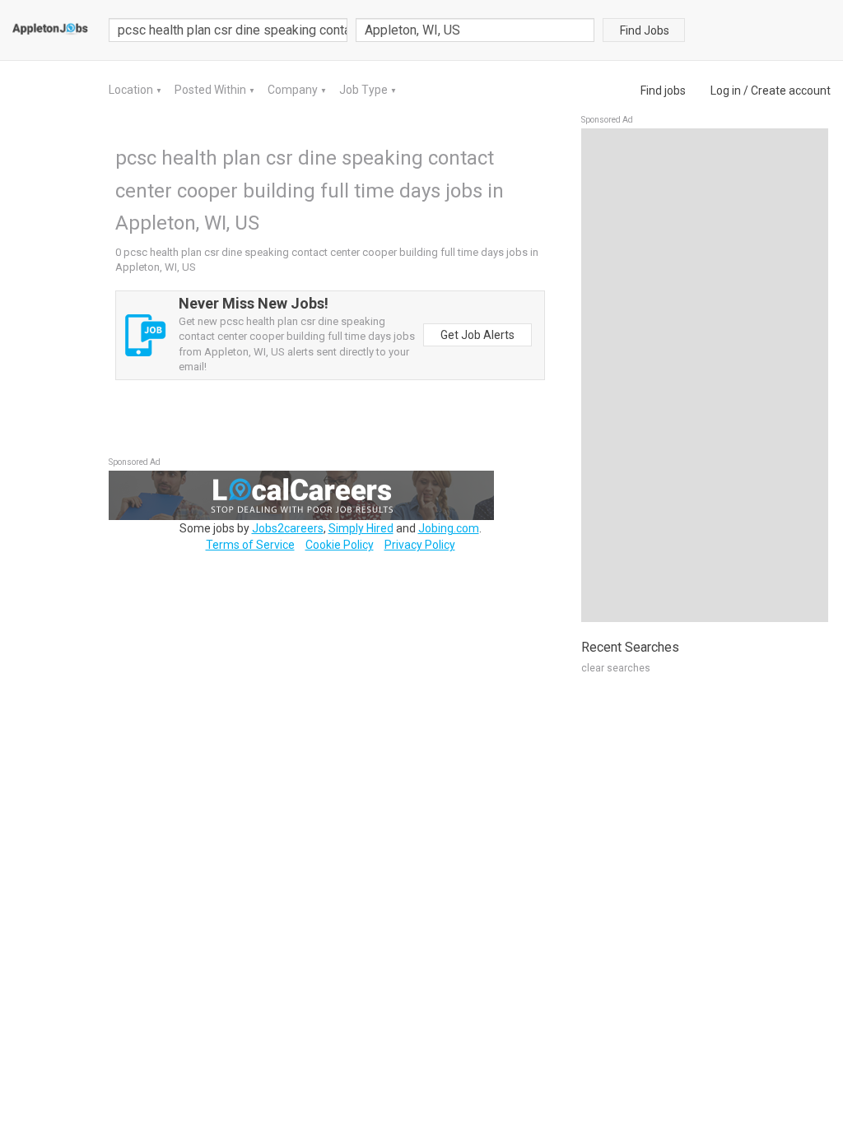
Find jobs (663, 90)
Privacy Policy (419, 544)
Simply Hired (361, 528)
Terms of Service (250, 544)
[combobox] (475, 30)
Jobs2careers (288, 528)
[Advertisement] (704, 375)
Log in (725, 90)
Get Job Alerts (477, 334)
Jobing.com (448, 528)
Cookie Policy (339, 544)
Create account (791, 90)
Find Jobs (644, 30)
